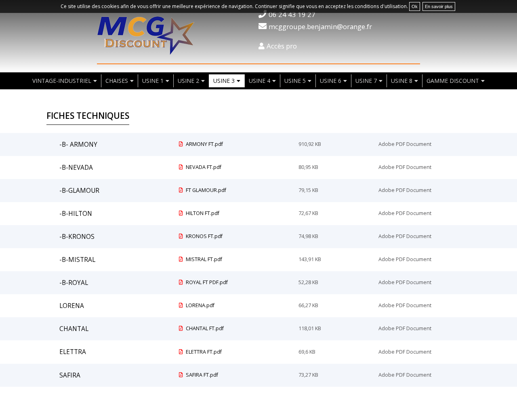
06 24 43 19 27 (292, 14)
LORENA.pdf (199, 305)
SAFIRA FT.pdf (201, 374)
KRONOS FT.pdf (204, 236)
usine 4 (259, 80)
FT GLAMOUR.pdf (205, 190)
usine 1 (153, 80)
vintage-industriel (61, 80)
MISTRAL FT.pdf (203, 259)
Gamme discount (453, 80)
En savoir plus (439, 6)
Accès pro (282, 46)
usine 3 (224, 80)
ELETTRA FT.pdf (203, 351)
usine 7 (366, 80)
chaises (116, 80)
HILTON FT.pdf (202, 213)
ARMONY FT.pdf (204, 144)
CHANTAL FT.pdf (204, 328)
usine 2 (188, 80)
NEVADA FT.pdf (203, 167)
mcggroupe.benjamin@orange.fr (320, 26)
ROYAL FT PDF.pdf (206, 282)
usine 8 (401, 80)
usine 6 (330, 80)
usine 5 (295, 80)
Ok (415, 6)
